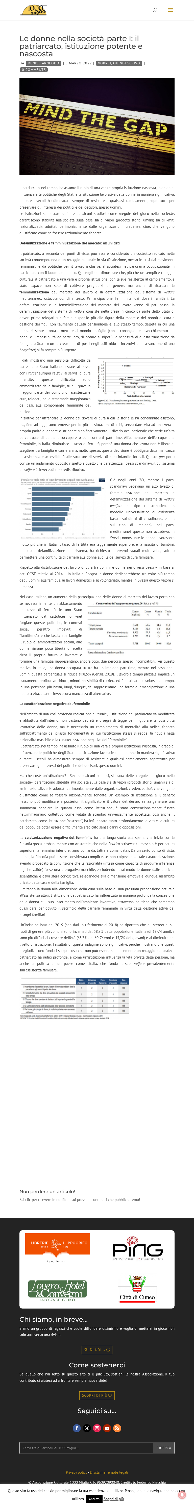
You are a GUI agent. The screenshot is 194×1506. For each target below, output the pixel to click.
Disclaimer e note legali (109, 1472)
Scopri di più (94, 1395)
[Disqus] (97, 1101)
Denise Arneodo (43, 63)
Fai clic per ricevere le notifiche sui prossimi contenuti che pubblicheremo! (79, 1199)
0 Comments (34, 69)
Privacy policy (76, 1472)
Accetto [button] (94, 1499)
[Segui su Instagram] (97, 1428)
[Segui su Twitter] (87, 1428)
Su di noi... (94, 1349)
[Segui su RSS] (117, 1428)
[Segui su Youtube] (107, 1428)
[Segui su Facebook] (77, 1428)
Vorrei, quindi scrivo (119, 63)
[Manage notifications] (182, 1495)
